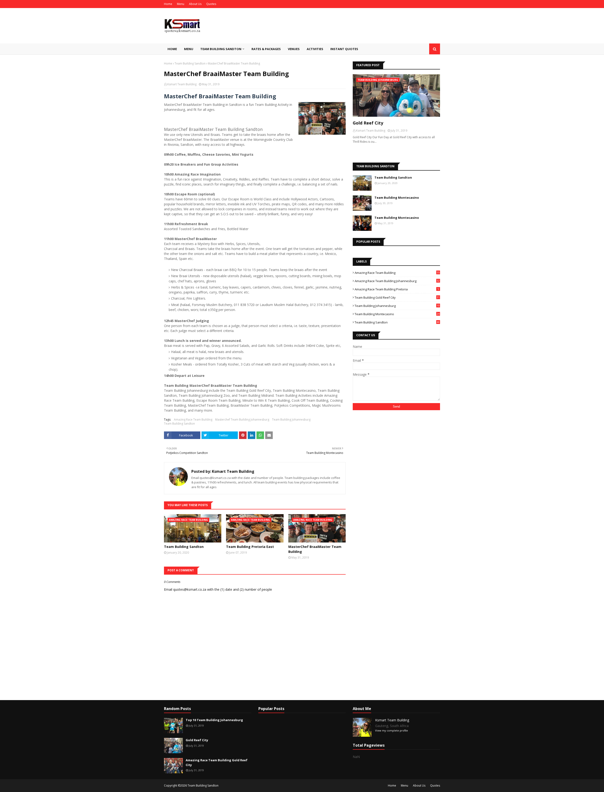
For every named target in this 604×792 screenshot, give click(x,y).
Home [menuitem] (172, 49)
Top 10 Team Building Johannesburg (214, 720)
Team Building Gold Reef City (397, 297)
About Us (195, 4)
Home (168, 4)
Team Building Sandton (190, 63)
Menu (180, 4)
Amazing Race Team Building (193, 420)
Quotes (211, 4)
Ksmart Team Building (182, 84)
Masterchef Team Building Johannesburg (242, 420)
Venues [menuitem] (294, 49)
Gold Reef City (368, 123)
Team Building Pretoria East (250, 546)
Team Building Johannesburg (291, 420)
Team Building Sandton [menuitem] (220, 49)
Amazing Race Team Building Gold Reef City (216, 762)
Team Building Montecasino (396, 197)
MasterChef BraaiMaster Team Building (314, 549)
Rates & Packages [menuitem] (266, 49)
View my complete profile (391, 730)
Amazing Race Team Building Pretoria (397, 289)
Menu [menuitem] (188, 49)
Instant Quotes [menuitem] (344, 49)
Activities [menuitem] (315, 49)
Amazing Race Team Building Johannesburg (397, 281)
